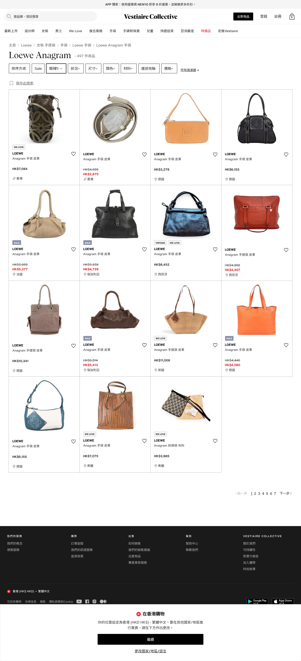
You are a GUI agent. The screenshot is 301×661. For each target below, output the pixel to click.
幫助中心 (192, 543)
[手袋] (119, 31)
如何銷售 (134, 543)
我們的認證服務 (82, 550)
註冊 (277, 16)
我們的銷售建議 (139, 550)
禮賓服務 (13, 550)
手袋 (63, 45)
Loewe (26, 45)
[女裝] (52, 31)
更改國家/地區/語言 (150, 651)
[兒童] (157, 31)
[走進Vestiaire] (241, 31)
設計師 (30, 31)
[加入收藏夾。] (73, 154)
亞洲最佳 (187, 31)
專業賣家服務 (137, 562)
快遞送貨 (167, 31)
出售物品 (243, 16)
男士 (58, 31)
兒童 (150, 31)
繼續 (150, 639)
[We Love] (85, 31)
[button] (292, 16)
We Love (75, 31)
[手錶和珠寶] (143, 31)
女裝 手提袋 (46, 45)
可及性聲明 (14, 602)
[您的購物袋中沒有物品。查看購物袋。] (292, 16)
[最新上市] (21, 31)
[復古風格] (106, 31)
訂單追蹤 (77, 543)
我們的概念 (14, 543)
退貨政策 (77, 556)
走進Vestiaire (228, 31)
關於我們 (249, 543)
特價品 (206, 31)
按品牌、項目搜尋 (26, 16)
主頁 (12, 45)
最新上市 (11, 31)
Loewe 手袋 (81, 45)
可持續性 (249, 550)
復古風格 (95, 31)
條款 (43, 601)
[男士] (65, 31)
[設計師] (38, 31)
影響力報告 (251, 556)
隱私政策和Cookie (61, 601)
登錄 (263, 16)
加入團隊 (249, 562)
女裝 (45, 31)
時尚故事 (249, 569)
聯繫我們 (192, 550)
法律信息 (30, 601)
